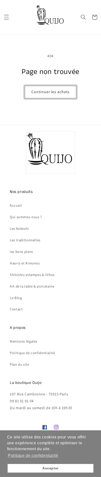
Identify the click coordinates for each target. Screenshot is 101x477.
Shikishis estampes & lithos (32, 274)
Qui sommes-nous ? (26, 217)
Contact (16, 309)
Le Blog (16, 297)
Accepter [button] (50, 468)
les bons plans (21, 251)
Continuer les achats (50, 91)
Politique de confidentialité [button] (33, 455)
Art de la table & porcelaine (32, 286)
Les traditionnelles (25, 240)
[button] (6, 17)
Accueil (16, 205)
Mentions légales (23, 341)
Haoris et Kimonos (25, 263)
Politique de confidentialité (32, 352)
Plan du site (19, 364)
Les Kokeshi (19, 228)
